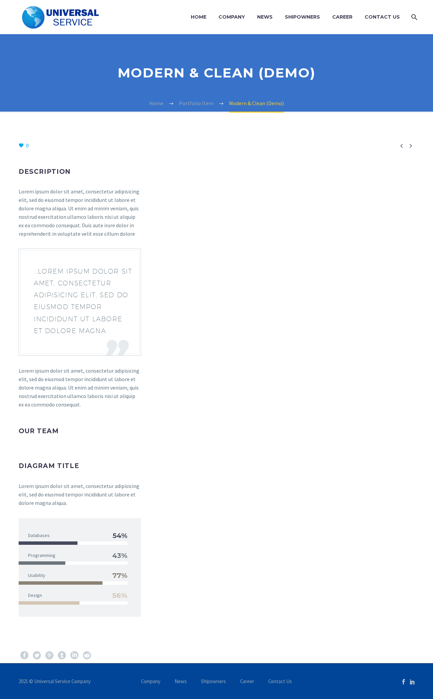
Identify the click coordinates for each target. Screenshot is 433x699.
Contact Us (382, 17)
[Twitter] (37, 655)
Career (342, 17)
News (265, 17)
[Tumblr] (62, 655)
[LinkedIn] (74, 655)
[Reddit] (87, 655)
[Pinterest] (49, 655)
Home (198, 17)
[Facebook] (24, 655)
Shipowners (302, 17)
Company (232, 17)
